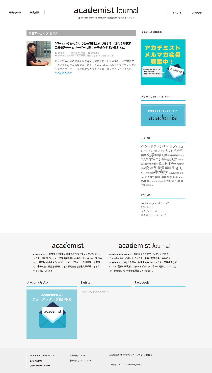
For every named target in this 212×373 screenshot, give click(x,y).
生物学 (104, 55)
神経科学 (160, 177)
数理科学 (154, 163)
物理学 (151, 167)
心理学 (173, 159)
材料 (167, 163)
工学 (158, 159)
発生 (182, 173)
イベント (177, 12)
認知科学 (162, 181)
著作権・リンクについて (153, 215)
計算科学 (153, 181)
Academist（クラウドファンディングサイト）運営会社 (130, 355)
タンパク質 (159, 150)
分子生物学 (86, 55)
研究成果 (34, 12)
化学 (151, 154)
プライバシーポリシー (152, 211)
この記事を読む (63, 73)
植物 (173, 163)
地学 (165, 155)
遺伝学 (176, 181)
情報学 (180, 159)
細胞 (170, 177)
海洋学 (180, 163)
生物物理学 (174, 173)
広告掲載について (78, 355)
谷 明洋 (54, 33)
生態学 (149, 173)
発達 (143, 177)
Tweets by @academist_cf (94, 291)
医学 (158, 155)
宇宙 (152, 159)
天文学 (144, 159)
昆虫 (161, 163)
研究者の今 (15, 12)
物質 (161, 167)
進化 (168, 181)
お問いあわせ (36, 360)
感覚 (143, 164)
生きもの (96, 55)
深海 (143, 168)
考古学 (181, 177)
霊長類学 (149, 185)
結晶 (175, 177)
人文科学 (170, 151)
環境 (168, 168)
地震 (182, 155)
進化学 (111, 55)
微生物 (165, 159)
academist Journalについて (155, 203)
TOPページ (147, 207)
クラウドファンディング (69, 55)
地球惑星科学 (174, 155)
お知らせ (197, 12)
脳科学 (145, 181)
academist (117, 258)
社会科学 (149, 177)
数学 (147, 164)
